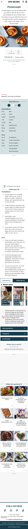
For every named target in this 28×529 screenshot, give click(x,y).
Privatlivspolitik (11, 524)
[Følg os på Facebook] (5, 510)
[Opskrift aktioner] (12, 406)
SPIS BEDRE (14, 2)
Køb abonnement (20, 523)
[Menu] (3, 1)
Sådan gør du (20, 280)
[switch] (4, 186)
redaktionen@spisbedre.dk (15, 519)
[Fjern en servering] (9, 105)
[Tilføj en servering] (19, 105)
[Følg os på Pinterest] (17, 510)
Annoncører (11, 523)
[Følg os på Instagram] (11, 510)
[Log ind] (26, 1)
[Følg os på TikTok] (23, 510)
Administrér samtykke (22, 524)
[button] (6, 296)
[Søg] (23, 1)
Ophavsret (3, 524)
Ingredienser (6, 280)
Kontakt (4, 523)
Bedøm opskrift (19, 57)
